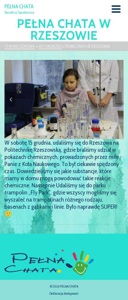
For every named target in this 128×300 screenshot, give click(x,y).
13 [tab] (96, 127)
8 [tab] (60, 127)
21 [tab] (68, 136)
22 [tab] (75, 136)
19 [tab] (53, 136)
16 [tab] (118, 127)
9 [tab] (68, 127)
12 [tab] (89, 127)
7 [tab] (53, 127)
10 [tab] (75, 127)
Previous (10, 99)
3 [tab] (25, 127)
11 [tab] (82, 127)
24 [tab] (89, 136)
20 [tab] (60, 136)
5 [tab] (39, 127)
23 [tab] (82, 136)
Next (117, 99)
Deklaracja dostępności (64, 293)
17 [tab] (39, 136)
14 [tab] (103, 127)
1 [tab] (10, 127)
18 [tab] (46, 136)
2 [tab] (18, 127)
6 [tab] (46, 127)
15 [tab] (110, 127)
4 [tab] (32, 127)
